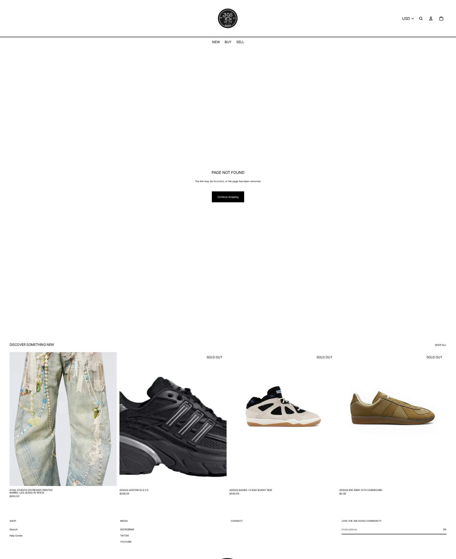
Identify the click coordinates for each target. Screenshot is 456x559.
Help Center (16, 535)
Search (14, 529)
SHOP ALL (440, 344)
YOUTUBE (126, 541)
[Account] (431, 18)
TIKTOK (124, 535)
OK (444, 529)
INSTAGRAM (127, 529)
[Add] (109, 478)
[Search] (421, 18)
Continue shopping (228, 196)
